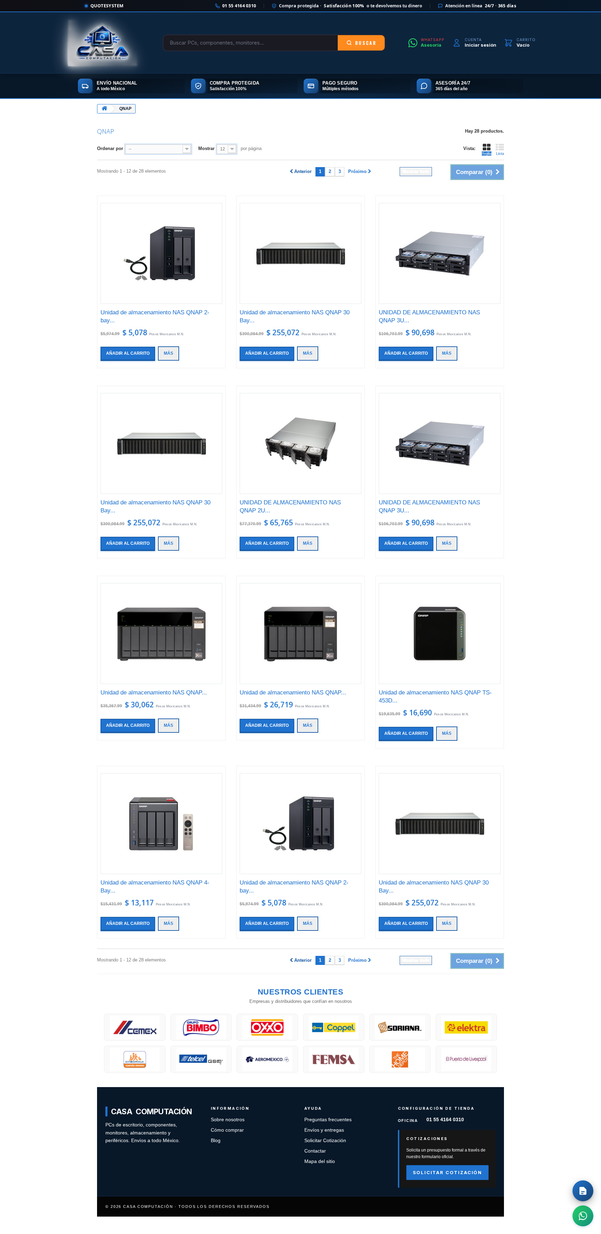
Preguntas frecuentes (328, 1119)
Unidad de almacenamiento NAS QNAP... (154, 692)
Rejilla (486, 153)
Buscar (365, 42)
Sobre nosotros (228, 1119)
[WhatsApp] (582, 1215)
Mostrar (206, 148)
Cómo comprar (227, 1130)
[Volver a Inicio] (104, 108)
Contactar (315, 1151)
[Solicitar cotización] (582, 1190)
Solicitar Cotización (325, 1140)
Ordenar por (110, 148)
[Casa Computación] (102, 43)
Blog (216, 1140)
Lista (500, 153)
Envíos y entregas (324, 1130)
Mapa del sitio (319, 1161)
